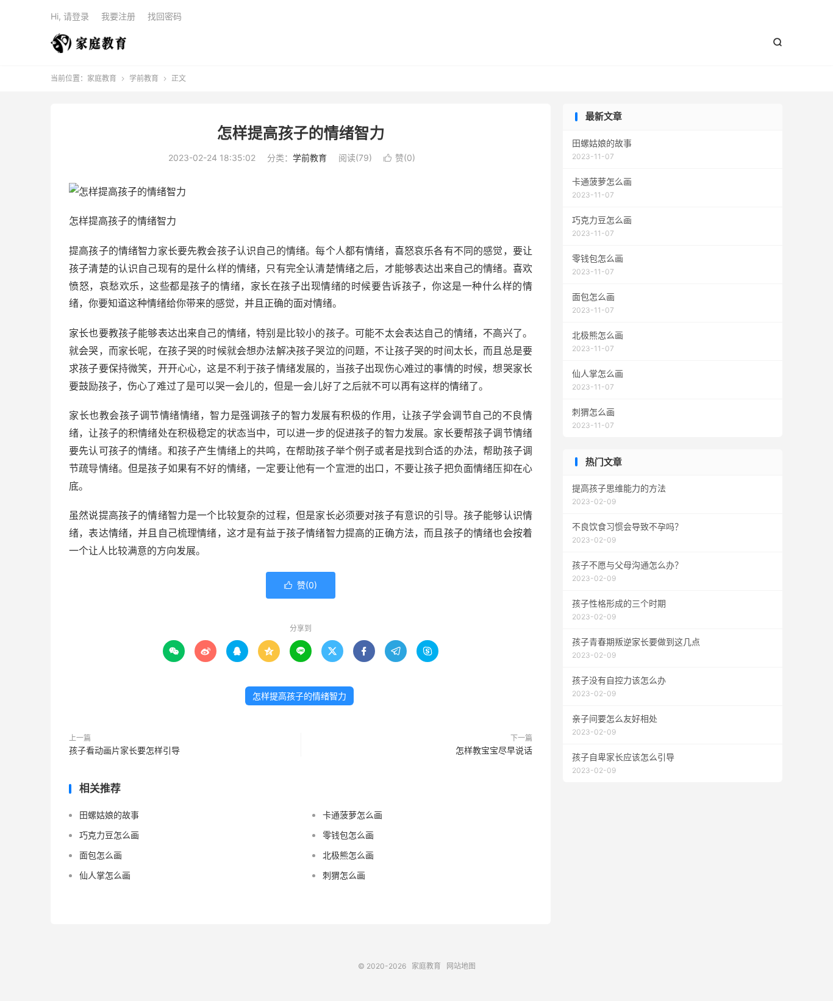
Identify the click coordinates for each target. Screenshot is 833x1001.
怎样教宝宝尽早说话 (494, 750)
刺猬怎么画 (344, 875)
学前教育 (144, 78)
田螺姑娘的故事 (109, 815)
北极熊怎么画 (348, 855)
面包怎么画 (100, 855)
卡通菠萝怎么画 (352, 815)
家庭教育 (88, 43)
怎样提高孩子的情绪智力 (301, 133)
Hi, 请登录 (70, 16)
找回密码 (165, 16)
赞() (399, 157)
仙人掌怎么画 (104, 875)
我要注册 (118, 16)
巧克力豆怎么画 (109, 835)
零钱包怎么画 (348, 835)
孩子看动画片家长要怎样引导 (124, 750)
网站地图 (461, 966)
